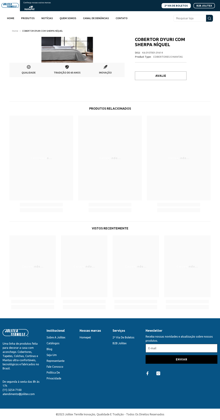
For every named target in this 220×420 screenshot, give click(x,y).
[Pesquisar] (193, 18)
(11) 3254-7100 (12, 389)
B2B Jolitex (204, 5)
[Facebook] (147, 373)
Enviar (181, 359)
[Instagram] (158, 373)
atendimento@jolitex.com (19, 394)
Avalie (160, 75)
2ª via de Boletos (176, 5)
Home (15, 31)
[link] (28, 70)
